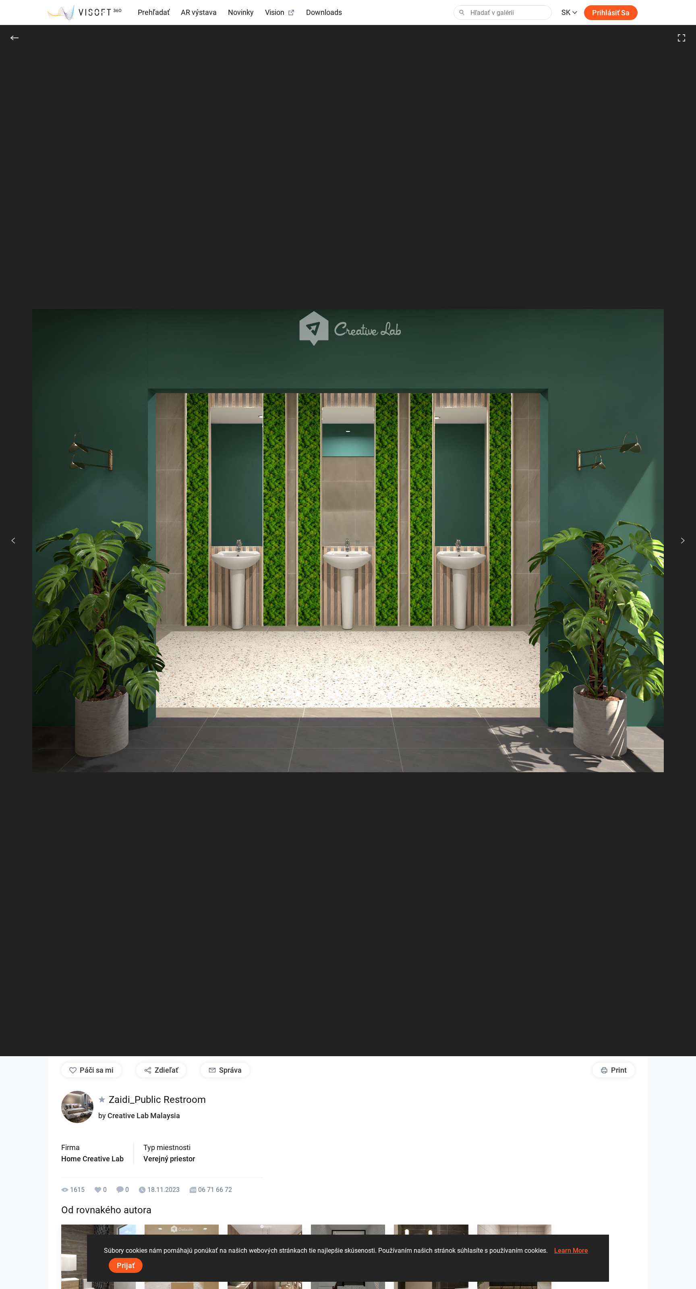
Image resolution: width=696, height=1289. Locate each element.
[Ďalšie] (678, 541)
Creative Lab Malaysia (144, 1115)
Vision (274, 12)
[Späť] (14, 38)
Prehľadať (154, 12)
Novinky (241, 12)
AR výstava (199, 12)
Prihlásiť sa (611, 12)
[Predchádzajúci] (13, 540)
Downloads (324, 12)
